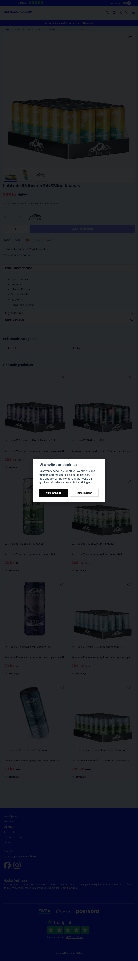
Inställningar (84, 492)
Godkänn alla (53, 492)
